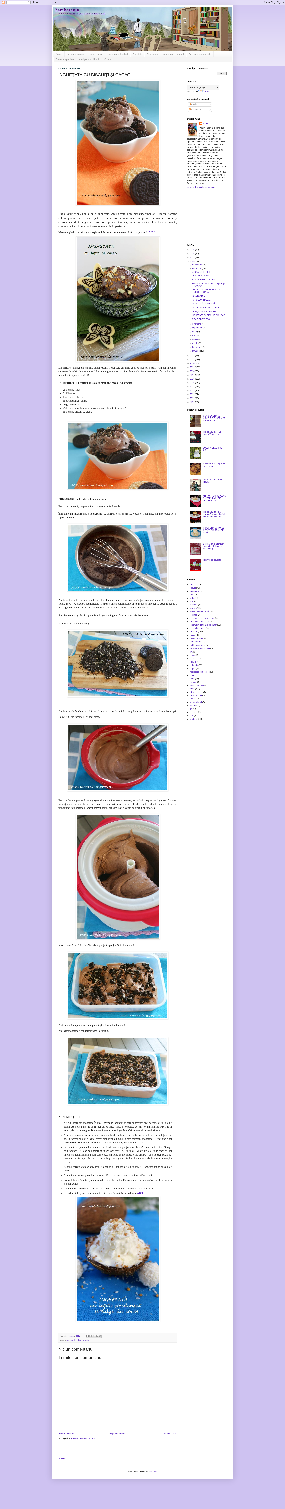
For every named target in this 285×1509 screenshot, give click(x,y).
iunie (194, 332)
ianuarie (196, 351)
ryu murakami (196, 702)
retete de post (196, 695)
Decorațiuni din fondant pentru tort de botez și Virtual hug (213, 546)
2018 (192, 371)
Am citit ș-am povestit (200, 54)
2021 (192, 360)
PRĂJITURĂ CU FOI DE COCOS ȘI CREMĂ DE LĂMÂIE (213, 530)
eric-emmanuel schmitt (200, 648)
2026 (192, 250)
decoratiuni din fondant (200, 621)
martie (195, 343)
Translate (209, 91)
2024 (192, 257)
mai (194, 335)
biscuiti (70, 1340)
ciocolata (194, 605)
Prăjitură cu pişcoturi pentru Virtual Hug (212, 433)
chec (192, 601)
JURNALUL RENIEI (201, 272)
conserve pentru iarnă (199, 611)
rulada (192, 699)
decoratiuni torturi (197, 628)
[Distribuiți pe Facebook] (96, 1336)
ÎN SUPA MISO (198, 296)
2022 (192, 356)
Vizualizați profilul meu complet (201, 187)
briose (192, 595)
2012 (192, 394)
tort (191, 709)
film (191, 652)
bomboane (194, 591)
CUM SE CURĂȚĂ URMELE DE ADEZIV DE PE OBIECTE (214, 418)
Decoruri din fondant (117, 54)
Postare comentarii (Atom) (83, 1438)
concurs (193, 608)
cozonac (193, 615)
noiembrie (197, 268)
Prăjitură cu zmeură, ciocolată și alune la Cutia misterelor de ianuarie (214, 514)
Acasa (59, 54)
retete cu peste (196, 692)
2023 (192, 261)
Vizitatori (62, 1459)
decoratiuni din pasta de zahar (203, 625)
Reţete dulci (95, 54)
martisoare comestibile (200, 672)
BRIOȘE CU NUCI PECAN (204, 311)
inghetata (85, 1340)
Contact (108, 59)
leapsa (193, 668)
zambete (193, 719)
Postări (194, 104)
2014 (192, 386)
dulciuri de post (196, 638)
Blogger (153, 1471)
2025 (192, 254)
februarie (196, 347)
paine (192, 679)
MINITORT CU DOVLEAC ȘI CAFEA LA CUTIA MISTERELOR (214, 498)
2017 (192, 375)
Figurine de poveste (212, 560)
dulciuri (193, 635)
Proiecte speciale (65, 59)
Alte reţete (152, 54)
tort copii (193, 712)
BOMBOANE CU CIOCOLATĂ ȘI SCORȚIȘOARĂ (206, 291)
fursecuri (193, 658)
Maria (205, 123)
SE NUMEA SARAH (201, 276)
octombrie (197, 324)
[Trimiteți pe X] (93, 1336)
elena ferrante (196, 642)
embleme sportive (198, 645)
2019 (192, 367)
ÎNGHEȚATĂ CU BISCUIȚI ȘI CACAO (208, 315)
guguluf (193, 662)
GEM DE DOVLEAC (201, 319)
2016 (192, 379)
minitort (193, 675)
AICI (152, 232)
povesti (193, 682)
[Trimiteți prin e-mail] (87, 1336)
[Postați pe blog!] (90, 1336)
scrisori (193, 705)
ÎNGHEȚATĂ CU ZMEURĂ (203, 304)
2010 (192, 402)
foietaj (192, 655)
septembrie (197, 328)
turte (191, 715)
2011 (192, 398)
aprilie (195, 339)
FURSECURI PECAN (201, 300)
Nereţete (137, 54)
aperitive (193, 584)
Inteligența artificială (89, 59)
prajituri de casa (197, 685)
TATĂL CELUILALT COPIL (203, 279)
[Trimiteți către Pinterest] (100, 1336)
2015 (192, 383)
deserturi (77, 1340)
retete (192, 689)
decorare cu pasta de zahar (202, 618)
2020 (192, 363)
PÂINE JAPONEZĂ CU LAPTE (205, 307)
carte (192, 598)
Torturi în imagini (75, 54)
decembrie (197, 265)
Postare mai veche (168, 1434)
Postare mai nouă (67, 1434)
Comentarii (196, 109)
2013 (192, 390)
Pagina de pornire (117, 1434)
